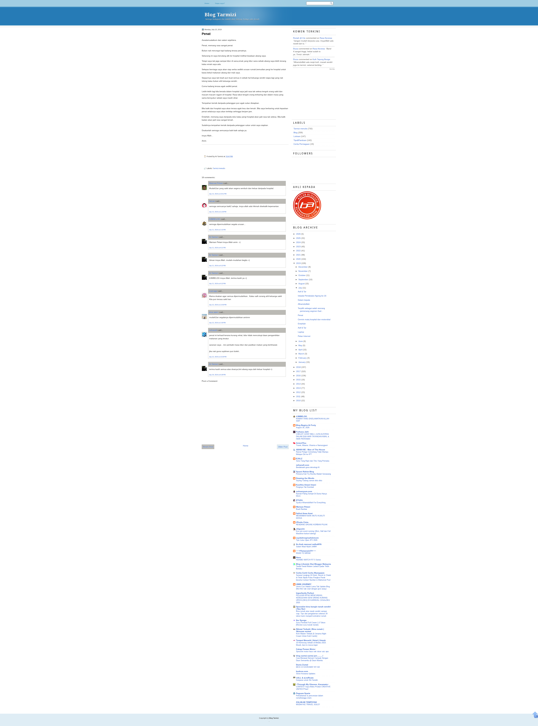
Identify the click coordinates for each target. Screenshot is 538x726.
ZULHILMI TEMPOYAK (306, 702)
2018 (298, 367)
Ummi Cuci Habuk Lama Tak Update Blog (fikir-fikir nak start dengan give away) (313, 587)
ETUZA (299, 500)
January (302, 362)
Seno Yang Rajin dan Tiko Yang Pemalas (312, 461)
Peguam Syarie (303, 693)
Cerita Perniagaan (302, 144)
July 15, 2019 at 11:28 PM (217, 212)
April (300, 350)
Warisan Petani (216, 183)
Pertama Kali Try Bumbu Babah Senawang (313, 474)
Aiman (212, 201)
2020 (298, 259)
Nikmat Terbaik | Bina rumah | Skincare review (310, 630)
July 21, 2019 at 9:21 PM (217, 247)
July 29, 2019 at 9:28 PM (217, 375)
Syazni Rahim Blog (305, 472)
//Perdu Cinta (302, 522)
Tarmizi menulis (219, 168)
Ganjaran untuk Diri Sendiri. (307, 680)
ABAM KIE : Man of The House (310, 450)
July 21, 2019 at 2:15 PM (217, 230)
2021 (298, 255)
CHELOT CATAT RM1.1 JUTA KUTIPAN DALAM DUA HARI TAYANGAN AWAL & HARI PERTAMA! (312, 436)
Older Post (282, 447)
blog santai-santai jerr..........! (309, 656)
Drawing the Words (305, 478)
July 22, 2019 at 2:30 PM (217, 323)
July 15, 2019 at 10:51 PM (217, 194)
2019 (298, 263)
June (300, 341)
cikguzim (300, 529)
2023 (298, 247)
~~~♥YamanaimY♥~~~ (306, 551)
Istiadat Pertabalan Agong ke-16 (312, 296)
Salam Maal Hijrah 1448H (306, 547)
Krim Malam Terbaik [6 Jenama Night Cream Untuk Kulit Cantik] (311, 635)
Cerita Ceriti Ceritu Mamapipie (310, 573)
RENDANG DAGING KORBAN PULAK (312, 524)
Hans (298, 557)
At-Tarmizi (213, 237)
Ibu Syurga (301, 620)
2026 (298, 234)
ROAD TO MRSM (303, 553)
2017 (298, 371)
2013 (298, 388)
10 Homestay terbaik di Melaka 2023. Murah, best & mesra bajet (311, 644)
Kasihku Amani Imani (306, 485)
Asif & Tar (302, 292)
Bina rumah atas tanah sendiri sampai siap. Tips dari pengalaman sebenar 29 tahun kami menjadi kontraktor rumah (311, 613)
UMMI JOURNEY (303, 584)
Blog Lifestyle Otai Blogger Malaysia (313, 564)
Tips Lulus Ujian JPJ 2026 (306, 540)
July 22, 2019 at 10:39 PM (217, 357)
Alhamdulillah (304, 304)
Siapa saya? (220, 3)
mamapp (213, 291)
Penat (206, 34)
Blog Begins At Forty (306, 425)
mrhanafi (213, 330)
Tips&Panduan (300, 140)
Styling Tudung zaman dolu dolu (309, 480)
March (301, 354)
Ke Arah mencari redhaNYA (309, 544)
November (303, 271)
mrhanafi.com (302, 465)
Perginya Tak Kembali (305, 487)
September (303, 280)
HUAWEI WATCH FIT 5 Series (308, 560)
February (302, 358)
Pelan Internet (304, 336)
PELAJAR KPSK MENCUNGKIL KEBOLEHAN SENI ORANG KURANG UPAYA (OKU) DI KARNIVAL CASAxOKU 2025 (313, 598)
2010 (298, 401)
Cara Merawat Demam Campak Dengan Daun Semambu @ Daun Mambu (312, 659)
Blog (295, 133)
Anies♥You (301, 443)
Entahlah (302, 324)
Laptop (301, 332)
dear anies (213, 312)
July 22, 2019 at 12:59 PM (217, 305)
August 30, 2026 (302, 427)
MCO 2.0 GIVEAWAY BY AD (308, 667)
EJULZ (299, 459)
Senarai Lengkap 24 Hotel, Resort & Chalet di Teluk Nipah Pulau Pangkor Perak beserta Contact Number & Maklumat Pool (313, 577)
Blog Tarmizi (220, 15)
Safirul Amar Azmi (304, 513)
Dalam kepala (304, 300)
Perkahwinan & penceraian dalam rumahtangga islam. (309, 697)
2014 (298, 384)
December (303, 267)
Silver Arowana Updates (305, 674)
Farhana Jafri (302, 432)
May (300, 345)
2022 (298, 251)
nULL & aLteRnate (305, 678)
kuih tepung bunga (321, 59)
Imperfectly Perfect (305, 593)
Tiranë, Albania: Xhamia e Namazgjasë (312, 445)
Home (207, 3)
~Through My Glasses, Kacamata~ (312, 684)
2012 (298, 392)
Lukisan (297, 136)
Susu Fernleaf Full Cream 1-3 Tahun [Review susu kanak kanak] (310, 624)
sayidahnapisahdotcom (307, 538)
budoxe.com (302, 671)
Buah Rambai (301, 509)
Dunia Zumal (302, 665)
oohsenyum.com (304, 491)
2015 (298, 380)
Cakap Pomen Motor (305, 649)
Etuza (295, 49)
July (300, 288)
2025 (298, 238)
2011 (298, 396)
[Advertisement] (314, 92)
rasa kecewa (326, 38)
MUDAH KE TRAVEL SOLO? (308, 704)
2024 (298, 242)
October (302, 275)
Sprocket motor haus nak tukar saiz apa (312, 651)
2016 (298, 376)
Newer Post (208, 447)
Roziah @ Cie (299, 38)
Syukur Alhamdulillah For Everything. (311, 502)
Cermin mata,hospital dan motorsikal (314, 319)
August (301, 284)
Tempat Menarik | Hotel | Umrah (311, 640)
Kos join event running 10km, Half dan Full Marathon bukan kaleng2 (313, 532)
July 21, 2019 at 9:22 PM (217, 265)
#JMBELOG (214, 219)
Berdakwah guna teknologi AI (308, 467)
